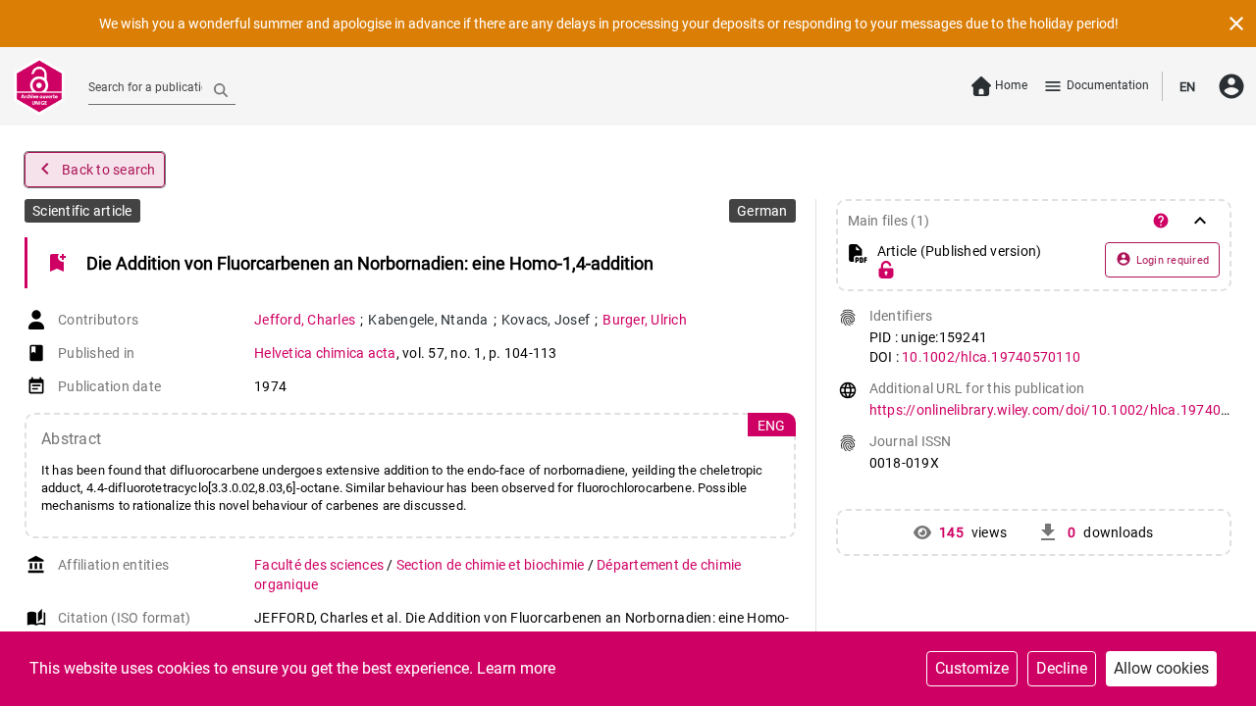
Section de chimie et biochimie (492, 565)
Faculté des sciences (320, 565)
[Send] (221, 89)
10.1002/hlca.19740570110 (991, 357)
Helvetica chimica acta (325, 353)
